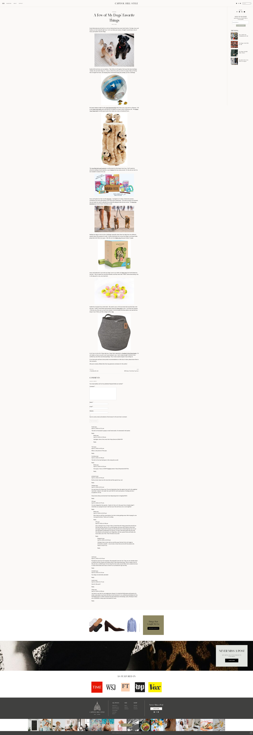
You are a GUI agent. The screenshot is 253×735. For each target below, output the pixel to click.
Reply (93, 433)
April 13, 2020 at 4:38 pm (98, 457)
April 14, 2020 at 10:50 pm (104, 540)
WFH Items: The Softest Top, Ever (131, 371)
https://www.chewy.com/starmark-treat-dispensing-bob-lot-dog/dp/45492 (109, 495)
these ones (124, 272)
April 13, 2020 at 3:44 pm (99, 437)
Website (91, 411)
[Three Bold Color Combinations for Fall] (234, 36)
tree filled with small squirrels (99, 168)
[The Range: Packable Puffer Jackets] (234, 52)
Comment (92, 386)
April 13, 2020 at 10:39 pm (98, 558)
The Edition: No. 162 (94, 371)
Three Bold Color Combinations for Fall (243, 35)
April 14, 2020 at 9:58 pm (101, 523)
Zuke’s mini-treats (97, 109)
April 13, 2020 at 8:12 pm (98, 487)
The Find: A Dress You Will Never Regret (243, 60)
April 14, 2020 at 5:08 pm (98, 591)
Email (91, 406)
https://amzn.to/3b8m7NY (116, 439)
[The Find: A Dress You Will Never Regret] (234, 61)
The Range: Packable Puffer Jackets (243, 52)
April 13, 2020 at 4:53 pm (98, 477)
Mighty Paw (118, 238)
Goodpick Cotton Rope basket (129, 353)
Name (91, 402)
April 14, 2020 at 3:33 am (98, 572)
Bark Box (109, 199)
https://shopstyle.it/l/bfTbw (122, 468)
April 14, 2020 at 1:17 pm (98, 582)
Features (114, 11)
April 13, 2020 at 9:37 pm (98, 503)
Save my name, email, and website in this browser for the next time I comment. (108, 417)
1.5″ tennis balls (118, 308)
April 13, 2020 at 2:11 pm (98, 428)
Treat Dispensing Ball (111, 107)
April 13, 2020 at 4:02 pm (98, 448)
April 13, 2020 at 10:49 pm (100, 513)
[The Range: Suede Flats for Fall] (234, 44)
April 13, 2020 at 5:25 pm (99, 466)
